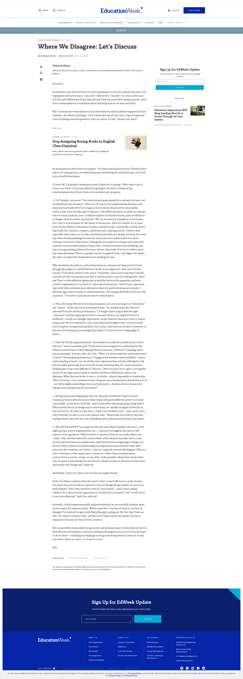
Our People (93, 651)
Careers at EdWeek (96, 660)
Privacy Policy (132, 668)
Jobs (160, 23)
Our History (93, 647)
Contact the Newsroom (127, 656)
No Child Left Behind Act (78, 558)
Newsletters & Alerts (155, 647)
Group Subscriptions (155, 651)
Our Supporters (95, 656)
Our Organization (96, 642)
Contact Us (123, 637)
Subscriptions (152, 642)
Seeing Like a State (63, 269)
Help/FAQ (122, 647)
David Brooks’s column (103, 512)
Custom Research (183, 661)
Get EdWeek (152, 637)
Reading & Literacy (61, 137)
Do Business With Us (185, 637)
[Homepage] (121, 10)
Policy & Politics (85, 23)
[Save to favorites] (41, 73)
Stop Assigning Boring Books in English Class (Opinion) (84, 143)
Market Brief (175, 23)
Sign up (148, 619)
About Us (93, 637)
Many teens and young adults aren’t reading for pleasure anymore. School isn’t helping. (81, 153)
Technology (134, 23)
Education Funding (49, 40)
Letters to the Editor (126, 642)
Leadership (65, 23)
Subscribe (194, 10)
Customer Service (125, 651)
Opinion (149, 23)
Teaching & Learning (111, 23)
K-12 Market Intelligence (186, 656)
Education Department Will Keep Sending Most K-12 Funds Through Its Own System (170, 115)
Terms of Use (115, 668)
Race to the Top (100, 558)
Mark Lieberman (161, 125)
